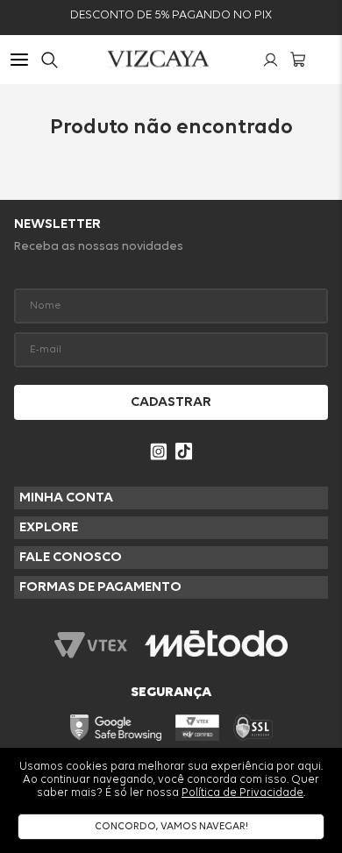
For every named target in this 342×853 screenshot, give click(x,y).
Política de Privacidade (242, 793)
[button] (19, 61)
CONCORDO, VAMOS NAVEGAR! (171, 826)
